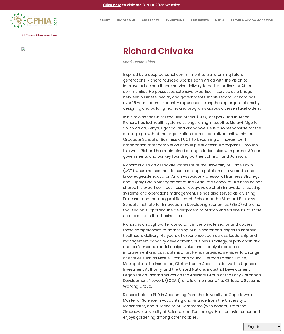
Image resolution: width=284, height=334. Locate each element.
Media (219, 20)
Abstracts (150, 20)
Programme (126, 20)
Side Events (199, 20)
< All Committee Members (38, 35)
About (105, 20)
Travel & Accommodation (251, 20)
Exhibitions (175, 20)
